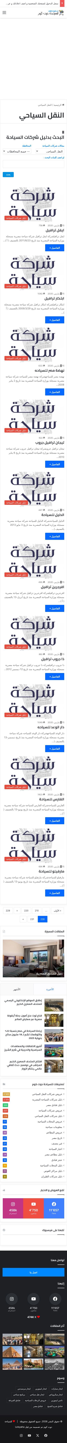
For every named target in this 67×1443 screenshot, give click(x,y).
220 (26, 910)
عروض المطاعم (54, 1132)
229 (8, 910)
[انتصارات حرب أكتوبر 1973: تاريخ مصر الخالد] (54, 1364)
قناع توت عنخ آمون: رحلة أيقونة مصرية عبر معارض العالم (24, 1017)
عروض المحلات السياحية (50, 1121)
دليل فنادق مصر (54, 1105)
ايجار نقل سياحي (37, 1394)
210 (37, 910)
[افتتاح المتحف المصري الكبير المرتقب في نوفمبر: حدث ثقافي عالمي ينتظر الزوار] (53, 1066)
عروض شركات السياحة (50, 1110)
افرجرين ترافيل (52, 587)
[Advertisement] (33, 63)
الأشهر (16, 989)
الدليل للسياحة (52, 514)
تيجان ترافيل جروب (49, 442)
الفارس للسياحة (51, 799)
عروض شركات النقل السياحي (47, 1094)
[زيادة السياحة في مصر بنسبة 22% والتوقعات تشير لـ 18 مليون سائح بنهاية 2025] (53, 1035)
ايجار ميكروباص (56, 1394)
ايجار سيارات (57, 1388)
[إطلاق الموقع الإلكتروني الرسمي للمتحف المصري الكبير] (53, 1005)
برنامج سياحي (19, 1394)
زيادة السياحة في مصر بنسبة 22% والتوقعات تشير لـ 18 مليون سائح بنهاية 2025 (23, 1034)
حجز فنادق (57, 1160)
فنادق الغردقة (14, 1400)
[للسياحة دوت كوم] (50, 12)
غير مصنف (57, 1143)
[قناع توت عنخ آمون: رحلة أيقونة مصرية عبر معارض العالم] (53, 1020)
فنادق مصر (38, 1406)
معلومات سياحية (54, 1127)
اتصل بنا (33, 1272)
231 (32, 919)
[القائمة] (4, 14)
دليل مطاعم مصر (53, 1154)
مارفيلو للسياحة (51, 871)
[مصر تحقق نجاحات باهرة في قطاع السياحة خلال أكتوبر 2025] (12, 1364)
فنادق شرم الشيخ (55, 1406)
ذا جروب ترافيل (52, 659)
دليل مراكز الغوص (53, 1171)
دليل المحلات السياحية (51, 1165)
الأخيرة (50, 989)
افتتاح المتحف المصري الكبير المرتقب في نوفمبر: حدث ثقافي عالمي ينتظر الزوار (24, 1065)
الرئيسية (58, 105)
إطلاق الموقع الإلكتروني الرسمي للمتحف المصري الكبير (23, 1002)
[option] (33, 958)
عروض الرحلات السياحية (35, 1400)
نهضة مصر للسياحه (49, 370)
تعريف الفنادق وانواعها (48, 973)
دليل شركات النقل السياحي (48, 1116)
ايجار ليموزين (41, 1388)
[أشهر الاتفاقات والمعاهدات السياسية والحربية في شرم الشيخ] (53, 1050)
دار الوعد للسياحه (50, 727)
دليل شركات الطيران (51, 1176)
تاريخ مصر (57, 1138)
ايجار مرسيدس (24, 1388)
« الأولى (57, 910)
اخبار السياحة (55, 1149)
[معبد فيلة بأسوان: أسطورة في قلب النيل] (33, 1364)
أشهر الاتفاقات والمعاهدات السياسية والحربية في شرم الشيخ (23, 1048)
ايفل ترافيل (55, 230)
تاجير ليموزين (57, 1400)
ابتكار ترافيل (54, 298)
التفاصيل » (54, 247)
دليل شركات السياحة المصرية (47, 1099)
